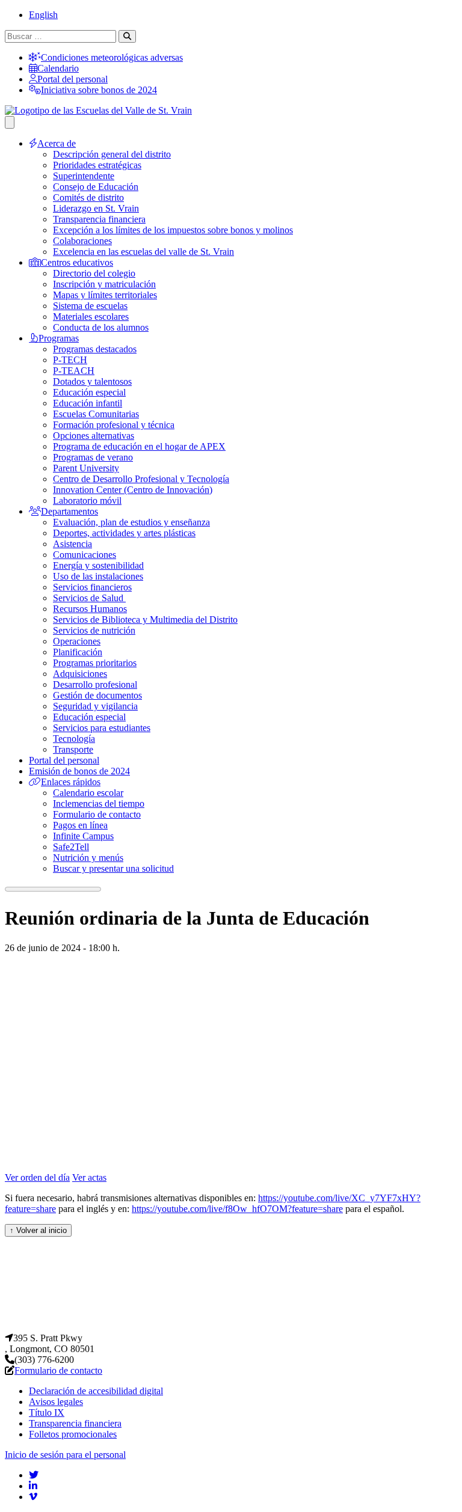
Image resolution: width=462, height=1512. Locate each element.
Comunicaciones (84, 554)
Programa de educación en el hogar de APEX (139, 446)
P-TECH (70, 360)
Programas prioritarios (95, 663)
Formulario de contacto (97, 814)
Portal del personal (72, 79)
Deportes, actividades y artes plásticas (124, 533)
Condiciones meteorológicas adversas (112, 57)
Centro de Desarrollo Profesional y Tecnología (141, 479)
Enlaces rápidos (70, 782)
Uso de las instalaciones (98, 576)
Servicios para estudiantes (101, 728)
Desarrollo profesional (95, 684)
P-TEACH (73, 371)
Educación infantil (87, 403)
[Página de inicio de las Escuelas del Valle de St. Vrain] (231, 1327)
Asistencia (72, 544)
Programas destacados (95, 349)
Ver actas (89, 1177)
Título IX (46, 1412)
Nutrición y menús (88, 857)
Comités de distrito (88, 197)
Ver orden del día (37, 1177)
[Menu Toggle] (9, 122)
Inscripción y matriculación (104, 284)
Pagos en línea (80, 825)
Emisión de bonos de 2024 (79, 771)
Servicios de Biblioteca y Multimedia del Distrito (145, 619)
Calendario (58, 68)
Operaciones (76, 641)
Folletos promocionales (73, 1434)
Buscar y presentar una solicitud (113, 868)
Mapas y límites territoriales (105, 295)
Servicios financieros (92, 587)
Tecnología (74, 738)
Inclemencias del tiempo (98, 803)
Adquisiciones (80, 674)
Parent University (86, 468)
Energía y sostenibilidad (98, 565)
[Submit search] (127, 36)
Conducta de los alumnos (101, 327)
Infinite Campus (83, 836)
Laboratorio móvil (87, 500)
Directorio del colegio (94, 273)
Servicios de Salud (89, 598)
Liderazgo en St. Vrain (96, 208)
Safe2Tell (71, 847)
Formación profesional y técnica (113, 425)
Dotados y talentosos (92, 381)
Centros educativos (77, 262)
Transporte (73, 749)
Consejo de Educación (95, 187)
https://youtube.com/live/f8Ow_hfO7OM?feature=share (237, 1209)
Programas (58, 338)
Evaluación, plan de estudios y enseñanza (131, 522)
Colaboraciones (82, 241)
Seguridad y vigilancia (95, 706)
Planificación (77, 652)
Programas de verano (93, 457)
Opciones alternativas (93, 435)
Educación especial (89, 392)
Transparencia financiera (99, 219)
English (43, 15)
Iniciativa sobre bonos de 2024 (99, 90)
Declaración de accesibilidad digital (96, 1391)
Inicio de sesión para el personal (65, 1454)
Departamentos (69, 511)
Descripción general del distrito (112, 154)
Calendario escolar (88, 793)
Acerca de (56, 143)
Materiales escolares (91, 316)
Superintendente (83, 176)
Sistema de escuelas (90, 306)
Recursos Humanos (90, 609)
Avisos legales (56, 1402)
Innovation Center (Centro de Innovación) (132, 490)
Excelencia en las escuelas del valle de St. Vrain (143, 251)
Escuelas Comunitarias (96, 414)
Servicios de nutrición (94, 630)
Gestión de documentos (97, 695)
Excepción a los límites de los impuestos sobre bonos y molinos (173, 230)
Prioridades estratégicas (97, 165)
